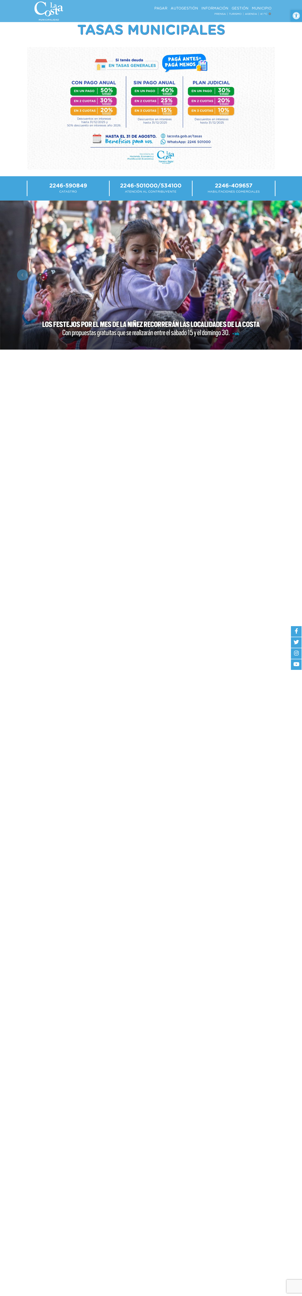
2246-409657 (233, 186)
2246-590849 (68, 186)
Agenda (251, 14)
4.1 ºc (264, 14)
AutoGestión (184, 8)
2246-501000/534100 (151, 186)
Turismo (235, 14)
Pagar (160, 8)
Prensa (220, 14)
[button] (296, 15)
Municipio (261, 8)
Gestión (240, 8)
